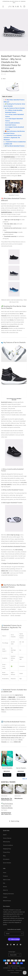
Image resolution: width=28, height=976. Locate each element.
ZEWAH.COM (11, 697)
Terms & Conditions (8, 845)
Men (4, 883)
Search (5, 834)
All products (6, 859)
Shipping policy (19, 970)
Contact (5, 897)
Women (5, 886)
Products (5, 876)
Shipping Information (8, 893)
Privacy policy (22, 967)
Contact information (14, 972)
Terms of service (11, 970)
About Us (5, 890)
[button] (3, 6)
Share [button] (4, 78)
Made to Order (6, 879)
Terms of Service (7, 838)
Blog (4, 855)
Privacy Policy (6, 852)
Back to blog (15, 821)
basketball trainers (9, 156)
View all (24, 778)
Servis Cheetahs (7, 862)
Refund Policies (7, 900)
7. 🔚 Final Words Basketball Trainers (14, 146)
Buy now (7, 775)
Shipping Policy (7, 848)
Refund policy (6, 841)
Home (4, 872)
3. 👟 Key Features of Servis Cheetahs (14, 108)
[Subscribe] (21, 933)
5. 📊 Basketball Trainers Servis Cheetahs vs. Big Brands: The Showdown (12, 137)
